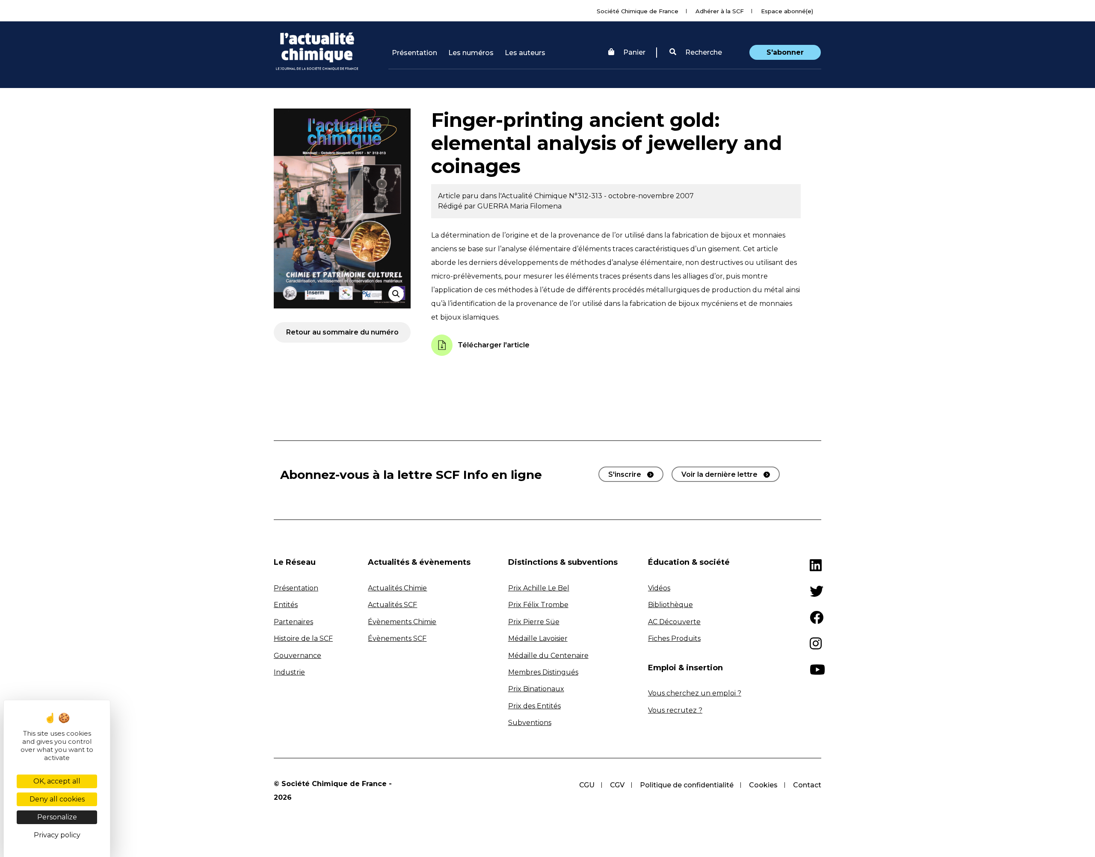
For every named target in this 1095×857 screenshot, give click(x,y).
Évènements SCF (397, 638)
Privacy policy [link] (57, 835)
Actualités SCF (392, 605)
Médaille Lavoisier (538, 638)
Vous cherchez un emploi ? (694, 693)
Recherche (703, 52)
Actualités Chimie (397, 588)
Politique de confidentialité (687, 785)
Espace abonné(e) (787, 11)
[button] (695, 52)
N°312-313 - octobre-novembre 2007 (631, 196)
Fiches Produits (674, 638)
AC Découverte (674, 622)
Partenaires (293, 622)
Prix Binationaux (536, 689)
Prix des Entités (534, 706)
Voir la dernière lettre (719, 474)
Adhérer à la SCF (719, 11)
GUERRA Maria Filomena (519, 206)
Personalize (57, 817)
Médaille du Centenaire (548, 656)
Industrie (289, 672)
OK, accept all (56, 781)
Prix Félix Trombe (538, 605)
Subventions (529, 723)
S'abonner (785, 52)
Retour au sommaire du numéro (342, 332)
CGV (617, 785)
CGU (587, 785)
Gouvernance (297, 656)
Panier (634, 52)
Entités (286, 605)
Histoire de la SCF (303, 638)
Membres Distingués (543, 672)
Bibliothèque (670, 605)
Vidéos (659, 588)
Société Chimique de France (637, 11)
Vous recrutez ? (675, 710)
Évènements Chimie (402, 622)
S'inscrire (624, 474)
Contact (807, 785)
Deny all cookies (57, 799)
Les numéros (471, 53)
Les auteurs (525, 53)
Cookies (763, 785)
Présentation (414, 53)
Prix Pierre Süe (533, 622)
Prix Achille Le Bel (538, 588)
